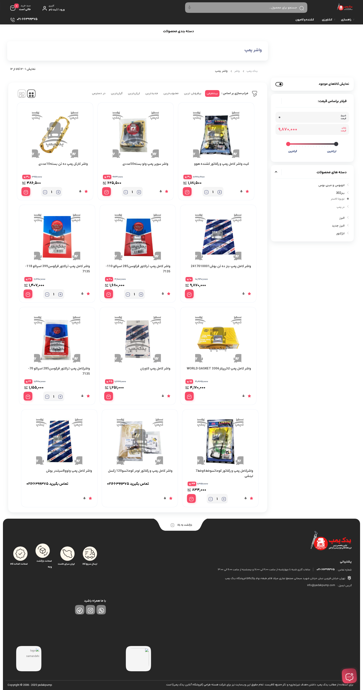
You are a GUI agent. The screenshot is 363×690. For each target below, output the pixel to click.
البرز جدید (338, 226)
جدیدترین (151, 93)
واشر (237, 71)
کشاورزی (327, 19)
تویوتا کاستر (338, 199)
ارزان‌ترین (134, 93)
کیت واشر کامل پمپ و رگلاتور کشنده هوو (221, 164)
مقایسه (239, 177)
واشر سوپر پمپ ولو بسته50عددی (145, 164)
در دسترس (98, 93)
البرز (342, 218)
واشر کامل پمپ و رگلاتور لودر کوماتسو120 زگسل (140, 471)
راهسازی (346, 19)
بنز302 (340, 193)
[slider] (336, 144)
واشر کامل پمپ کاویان (155, 368)
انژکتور (340, 234)
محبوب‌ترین (171, 93)
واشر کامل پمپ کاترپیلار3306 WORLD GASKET (219, 368)
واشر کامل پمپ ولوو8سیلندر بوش (69, 471)
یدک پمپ (252, 71)
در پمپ (341, 207)
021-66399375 (326, 569)
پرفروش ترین (192, 93)
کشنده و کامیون (304, 19)
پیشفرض (212, 93)
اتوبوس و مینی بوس (331, 185)
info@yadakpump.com (321, 585)
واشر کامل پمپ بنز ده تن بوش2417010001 (221, 266)
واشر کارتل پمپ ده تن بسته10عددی (63, 164)
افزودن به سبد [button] (187, 191)
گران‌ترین (116, 93)
